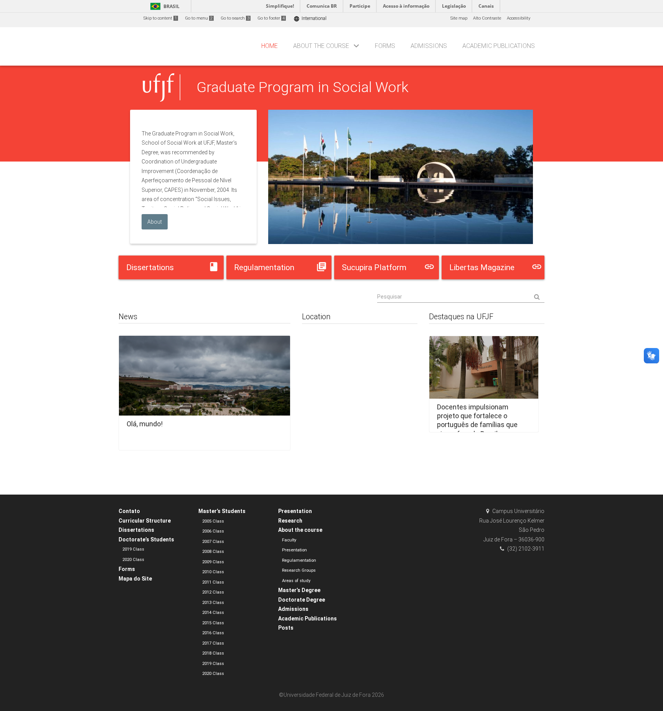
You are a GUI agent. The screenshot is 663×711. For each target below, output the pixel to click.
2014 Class (213, 612)
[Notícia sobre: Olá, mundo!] (204, 390)
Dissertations (136, 530)
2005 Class (213, 521)
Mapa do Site (135, 579)
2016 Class (213, 632)
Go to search (235, 18)
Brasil (163, 6)
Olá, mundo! (145, 424)
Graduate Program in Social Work (302, 87)
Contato (129, 511)
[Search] (461, 297)
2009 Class (213, 561)
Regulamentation (299, 560)
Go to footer (271, 18)
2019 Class (133, 549)
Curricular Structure (145, 521)
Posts (286, 628)
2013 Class (213, 602)
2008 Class (213, 551)
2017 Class (213, 643)
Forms (385, 45)
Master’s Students (222, 511)
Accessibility (518, 18)
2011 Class (213, 582)
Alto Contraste (487, 18)
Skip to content (160, 18)
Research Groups (299, 570)
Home (269, 45)
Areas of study (296, 580)
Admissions (429, 45)
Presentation (295, 511)
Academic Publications (498, 45)
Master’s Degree (299, 590)
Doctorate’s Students (146, 539)
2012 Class (213, 592)
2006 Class (213, 531)
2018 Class (213, 653)
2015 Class (213, 622)
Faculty (289, 540)
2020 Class (133, 559)
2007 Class (213, 541)
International (310, 18)
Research (290, 521)
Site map (458, 18)
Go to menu (199, 18)
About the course (321, 45)
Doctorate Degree (301, 600)
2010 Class (213, 571)
